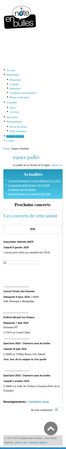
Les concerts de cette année (30, 215)
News (12, 107)
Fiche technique (17, 131)
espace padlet (26, 157)
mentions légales (38, 442)
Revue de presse (18, 126)
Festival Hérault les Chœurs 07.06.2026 (29, 194)
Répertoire (15, 88)
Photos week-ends (19, 97)
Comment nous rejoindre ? (23, 93)
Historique (15, 79)
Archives (14, 112)
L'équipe (14, 84)
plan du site (21, 442)
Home (6, 148)
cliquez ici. (57, 165)
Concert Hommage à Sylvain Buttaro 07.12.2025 (34, 180)
